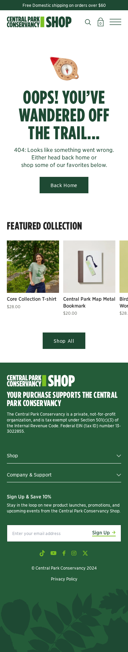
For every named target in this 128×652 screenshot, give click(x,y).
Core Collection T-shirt (31, 299)
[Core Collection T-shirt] (33, 266)
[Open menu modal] (115, 22)
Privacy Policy (64, 578)
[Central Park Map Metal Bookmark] (89, 266)
